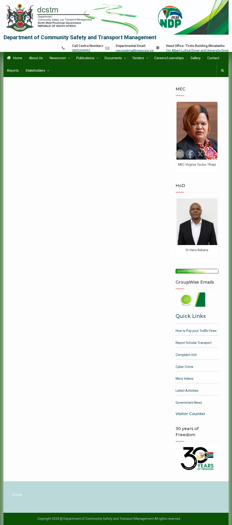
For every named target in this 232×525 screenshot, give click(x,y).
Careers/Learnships (169, 58)
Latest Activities (187, 390)
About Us (36, 58)
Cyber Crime (184, 367)
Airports (13, 70)
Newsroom (58, 58)
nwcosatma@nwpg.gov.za (135, 50)
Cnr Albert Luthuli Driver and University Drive (197, 50)
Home (17, 58)
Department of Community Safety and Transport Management (79, 37)
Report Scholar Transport (194, 343)
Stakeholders (35, 70)
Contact (213, 58)
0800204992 (81, 50)
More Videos (184, 378)
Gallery (196, 58)
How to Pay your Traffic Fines (196, 331)
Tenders (138, 58)
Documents (113, 58)
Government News (189, 402)
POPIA (17, 495)
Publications (85, 58)
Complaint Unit (186, 355)
